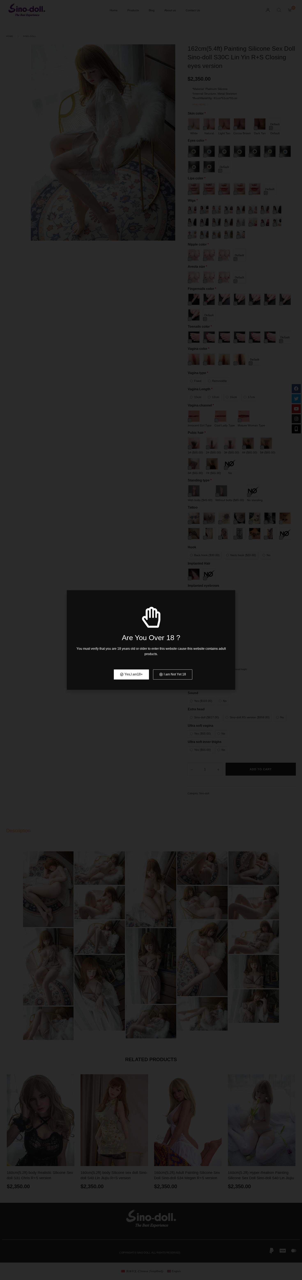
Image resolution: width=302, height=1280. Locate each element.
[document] (151, 640)
